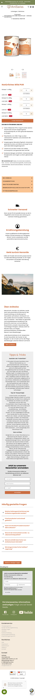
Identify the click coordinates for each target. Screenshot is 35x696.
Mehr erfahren (10, 344)
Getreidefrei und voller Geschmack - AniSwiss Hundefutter (18, 16)
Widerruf (4, 647)
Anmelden (17, 492)
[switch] (31, 694)
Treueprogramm (6, 626)
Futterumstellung (6, 633)
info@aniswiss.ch (6, 665)
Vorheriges (14, 11)
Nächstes (21, 11)
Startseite (17, 14)
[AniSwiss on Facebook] (5, 615)
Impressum (5, 644)
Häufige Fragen (6, 629)
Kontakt (4, 649)
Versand (4, 631)
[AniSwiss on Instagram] (14, 615)
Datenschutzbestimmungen (10, 588)
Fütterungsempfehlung (8, 634)
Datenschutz (5, 646)
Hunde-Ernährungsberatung (10, 627)
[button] (17, 178)
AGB (3, 642)
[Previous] (12, 69)
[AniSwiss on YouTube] (26, 613)
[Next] (22, 69)
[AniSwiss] (15, 7)
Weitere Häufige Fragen (12, 563)
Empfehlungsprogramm (8, 636)
